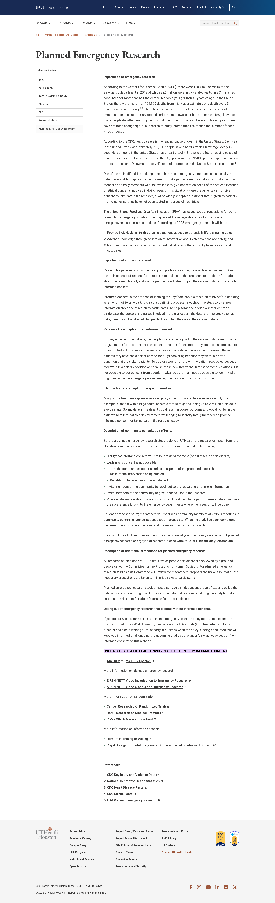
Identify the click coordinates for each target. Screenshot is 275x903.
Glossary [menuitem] (43, 104)
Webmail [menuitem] (187, 7)
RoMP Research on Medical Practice (133, 713)
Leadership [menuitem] (160, 7)
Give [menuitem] (234, 7)
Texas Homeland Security (131, 866)
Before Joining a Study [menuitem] (52, 96)
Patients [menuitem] (87, 23)
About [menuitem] (106, 7)
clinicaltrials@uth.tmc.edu (196, 624)
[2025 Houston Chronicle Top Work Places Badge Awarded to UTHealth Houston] (221, 838)
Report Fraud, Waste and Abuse (134, 831)
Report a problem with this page (87, 892)
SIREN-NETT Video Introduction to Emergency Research (147, 680)
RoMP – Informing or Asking (127, 739)
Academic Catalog (81, 838)
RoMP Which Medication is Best (130, 719)
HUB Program (78, 852)
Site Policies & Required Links (133, 845)
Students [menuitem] (64, 23)
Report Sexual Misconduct (131, 838)
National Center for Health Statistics (133, 781)
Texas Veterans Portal (175, 831)
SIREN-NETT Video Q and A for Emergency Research (145, 687)
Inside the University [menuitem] (209, 7)
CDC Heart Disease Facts (125, 787)
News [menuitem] (133, 7)
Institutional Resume (82, 859)
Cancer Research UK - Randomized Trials (137, 706)
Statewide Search (126, 859)
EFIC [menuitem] (41, 79)
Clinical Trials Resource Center (61, 35)
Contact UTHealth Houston (178, 852)
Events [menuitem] (145, 7)
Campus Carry (78, 845)
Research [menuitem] (109, 23)
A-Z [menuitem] (175, 7)
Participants (90, 35)
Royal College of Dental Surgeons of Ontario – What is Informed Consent (160, 745)
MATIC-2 (113, 661)
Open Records (78, 866)
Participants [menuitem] (46, 87)
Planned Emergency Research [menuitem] (57, 128)
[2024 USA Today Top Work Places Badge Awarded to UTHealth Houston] (233, 838)
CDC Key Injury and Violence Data (131, 775)
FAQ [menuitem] (40, 112)
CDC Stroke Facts (120, 794)
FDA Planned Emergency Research (132, 800)
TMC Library (169, 838)
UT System (168, 845)
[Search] (235, 23)
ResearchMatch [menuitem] (48, 120)
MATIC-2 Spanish (138, 661)
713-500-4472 (93, 886)
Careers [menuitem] (119, 7)
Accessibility (77, 831)
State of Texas (124, 852)
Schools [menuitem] (42, 23)
